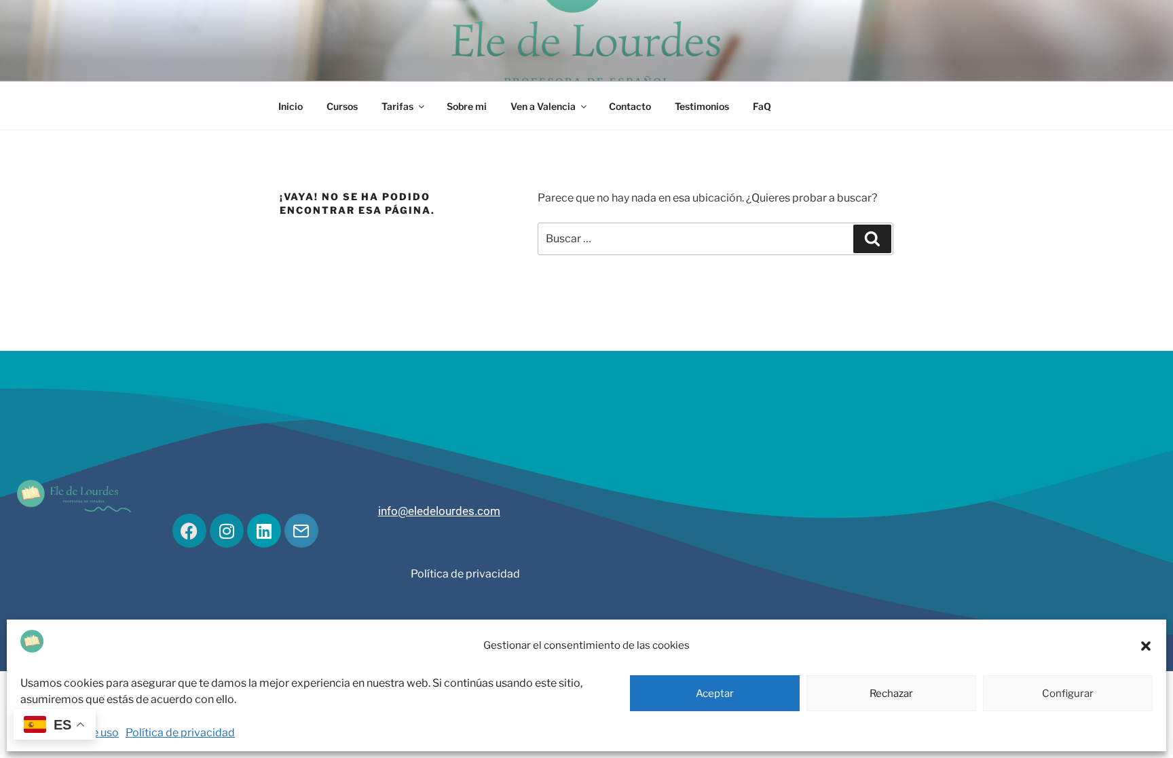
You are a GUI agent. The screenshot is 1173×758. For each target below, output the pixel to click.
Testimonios (702, 106)
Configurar (1068, 693)
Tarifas (397, 106)
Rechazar (891, 693)
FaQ (762, 106)
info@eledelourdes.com (439, 511)
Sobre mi (467, 106)
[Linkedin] (264, 531)
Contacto (630, 106)
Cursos (342, 106)
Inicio (290, 106)
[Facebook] (189, 531)
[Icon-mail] (301, 531)
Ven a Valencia (543, 106)
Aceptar (715, 693)
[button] (1146, 646)
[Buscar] (872, 239)
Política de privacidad (180, 732)
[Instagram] (227, 531)
